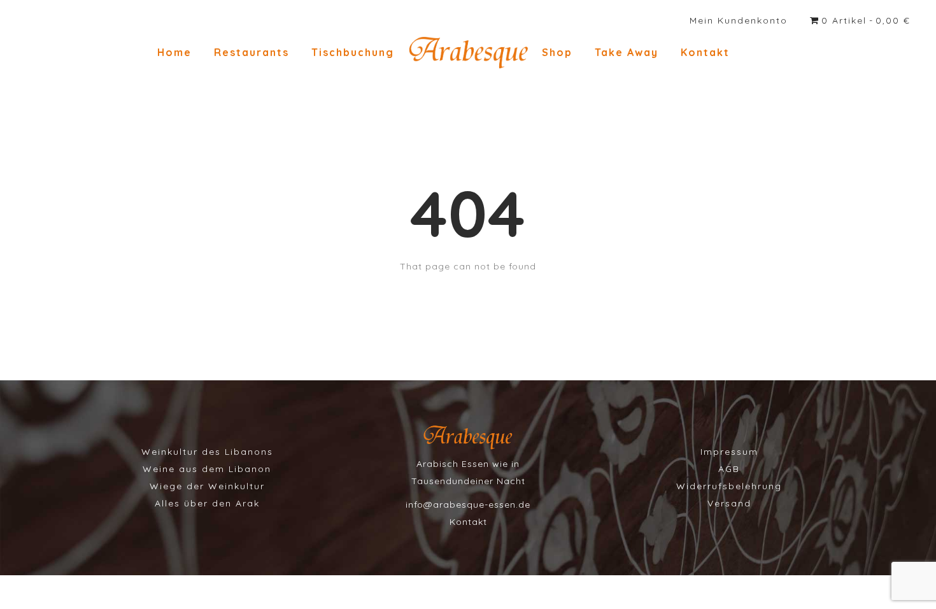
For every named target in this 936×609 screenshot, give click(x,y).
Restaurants (251, 52)
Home (174, 52)
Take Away (626, 52)
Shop (557, 52)
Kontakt (705, 52)
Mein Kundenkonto (739, 20)
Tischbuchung (352, 52)
